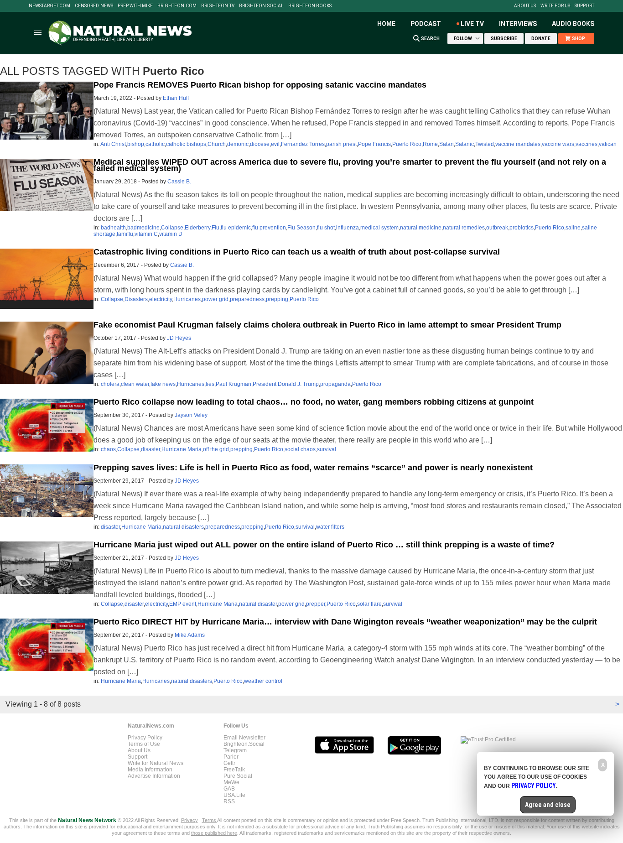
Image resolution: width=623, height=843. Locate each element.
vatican (608, 144)
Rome (430, 144)
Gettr (229, 763)
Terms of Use (144, 744)
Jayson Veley (191, 415)
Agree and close (548, 804)
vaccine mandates (517, 144)
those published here (214, 833)
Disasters (136, 299)
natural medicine (420, 227)
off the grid (216, 449)
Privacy (189, 820)
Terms (209, 820)
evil (275, 144)
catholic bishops (186, 144)
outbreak (497, 227)
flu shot (326, 227)
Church (217, 144)
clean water (135, 384)
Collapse (172, 227)
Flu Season (301, 227)
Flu (215, 227)
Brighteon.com (177, 6)
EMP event (182, 604)
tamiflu (125, 234)
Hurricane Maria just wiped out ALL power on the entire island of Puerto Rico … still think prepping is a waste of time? (324, 544)
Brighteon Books (310, 6)
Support (584, 6)
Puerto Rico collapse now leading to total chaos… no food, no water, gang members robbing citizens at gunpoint (313, 401)
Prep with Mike (135, 6)
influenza (347, 227)
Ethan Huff (176, 98)
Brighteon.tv (217, 6)
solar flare (369, 604)
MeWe (231, 782)
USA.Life (234, 795)
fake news (163, 384)
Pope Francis (374, 144)
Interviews (518, 23)
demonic (238, 144)
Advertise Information (154, 776)
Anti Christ (113, 144)
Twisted (484, 144)
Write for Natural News (155, 763)
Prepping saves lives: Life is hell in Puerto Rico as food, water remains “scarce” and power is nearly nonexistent (313, 467)
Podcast (425, 23)
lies (210, 384)
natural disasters (183, 527)
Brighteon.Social (261, 6)
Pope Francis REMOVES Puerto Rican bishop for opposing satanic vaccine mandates (259, 84)
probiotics (521, 227)
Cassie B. (179, 181)
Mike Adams (190, 635)
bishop (135, 144)
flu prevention (269, 227)
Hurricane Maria (181, 449)
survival (326, 449)
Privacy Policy (145, 737)
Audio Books (573, 23)
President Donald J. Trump (286, 384)
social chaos (300, 449)
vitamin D (170, 234)
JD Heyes (179, 338)
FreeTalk (234, 769)
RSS (229, 801)
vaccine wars (558, 144)
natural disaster (258, 604)
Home (386, 23)
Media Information (150, 769)
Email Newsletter (244, 737)
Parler (231, 757)
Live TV (472, 23)
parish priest (341, 144)
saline (573, 227)
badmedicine (143, 227)
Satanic (464, 144)
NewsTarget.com (49, 6)
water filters (330, 527)
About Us (525, 6)
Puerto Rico (406, 144)
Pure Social (237, 776)
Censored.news (94, 6)
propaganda (335, 384)
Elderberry (197, 227)
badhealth (113, 227)
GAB (229, 789)
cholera (110, 384)
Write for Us (555, 6)
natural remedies (464, 227)
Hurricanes (187, 299)
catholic (155, 144)
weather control (263, 681)
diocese (260, 144)
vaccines (586, 144)
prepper (315, 604)
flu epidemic (236, 227)
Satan (446, 144)
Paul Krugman (233, 384)
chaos (108, 449)
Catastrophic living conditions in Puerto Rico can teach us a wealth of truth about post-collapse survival (296, 251)
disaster (150, 449)
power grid (215, 299)
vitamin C (146, 234)
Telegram (235, 750)
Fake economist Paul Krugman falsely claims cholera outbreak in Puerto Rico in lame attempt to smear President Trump (327, 324)
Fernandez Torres (303, 144)
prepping (277, 299)
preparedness (247, 299)
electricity (160, 299)
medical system (379, 227)
